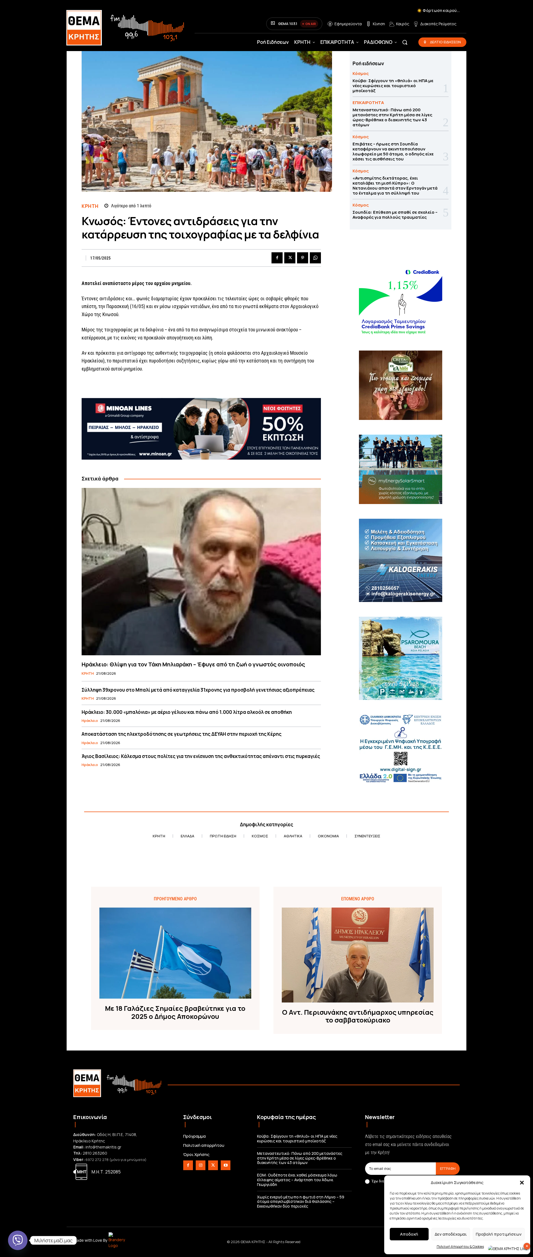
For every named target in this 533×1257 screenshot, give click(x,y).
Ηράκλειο (90, 721)
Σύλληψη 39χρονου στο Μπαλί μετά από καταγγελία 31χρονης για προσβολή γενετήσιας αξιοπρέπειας (198, 690)
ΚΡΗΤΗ (90, 206)
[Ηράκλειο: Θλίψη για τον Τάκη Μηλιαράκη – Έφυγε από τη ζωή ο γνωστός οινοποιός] (201, 571)
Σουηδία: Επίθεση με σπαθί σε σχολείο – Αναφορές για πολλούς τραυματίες (395, 214)
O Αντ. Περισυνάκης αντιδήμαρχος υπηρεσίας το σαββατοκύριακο (357, 1016)
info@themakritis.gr (103, 1147)
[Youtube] (225, 1165)
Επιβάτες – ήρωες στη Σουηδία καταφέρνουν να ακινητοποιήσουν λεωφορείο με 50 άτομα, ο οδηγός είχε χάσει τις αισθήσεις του (393, 151)
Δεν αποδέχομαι (451, 1234)
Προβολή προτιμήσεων (499, 1234)
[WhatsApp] (315, 257)
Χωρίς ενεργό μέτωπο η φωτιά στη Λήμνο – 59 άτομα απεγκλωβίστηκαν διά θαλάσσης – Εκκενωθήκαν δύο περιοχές (300, 1201)
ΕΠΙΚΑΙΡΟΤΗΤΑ (368, 102)
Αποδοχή (409, 1234)
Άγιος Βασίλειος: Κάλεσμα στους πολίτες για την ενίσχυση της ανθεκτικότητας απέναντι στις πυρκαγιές (201, 756)
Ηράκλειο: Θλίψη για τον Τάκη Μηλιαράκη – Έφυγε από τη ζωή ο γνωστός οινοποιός (193, 664)
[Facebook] (277, 257)
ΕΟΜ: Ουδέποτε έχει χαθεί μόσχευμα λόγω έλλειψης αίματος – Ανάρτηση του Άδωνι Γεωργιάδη (297, 1179)
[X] (289, 257)
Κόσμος (361, 73)
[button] (522, 1182)
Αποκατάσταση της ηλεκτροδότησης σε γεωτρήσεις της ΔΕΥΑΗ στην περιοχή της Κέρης (181, 734)
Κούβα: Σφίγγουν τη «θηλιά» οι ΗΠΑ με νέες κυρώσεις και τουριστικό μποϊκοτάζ (393, 86)
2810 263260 (95, 1153)
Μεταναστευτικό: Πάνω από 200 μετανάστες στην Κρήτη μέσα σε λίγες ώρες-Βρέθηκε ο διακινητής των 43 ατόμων (392, 117)
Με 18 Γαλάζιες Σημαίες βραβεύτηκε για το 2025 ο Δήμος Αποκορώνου (175, 1012)
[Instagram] (200, 1165)
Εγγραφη (448, 1168)
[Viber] (17, 1240)
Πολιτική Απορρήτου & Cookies (460, 1246)
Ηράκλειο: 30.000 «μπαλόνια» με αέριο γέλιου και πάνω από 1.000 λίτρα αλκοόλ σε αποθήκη (187, 712)
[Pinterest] (302, 257)
